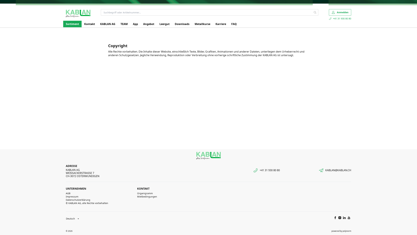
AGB (68, 193)
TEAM (124, 24)
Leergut (164, 24)
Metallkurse (202, 24)
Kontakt (89, 24)
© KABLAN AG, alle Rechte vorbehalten (87, 203)
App (135, 24)
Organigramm (145, 193)
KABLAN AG (107, 24)
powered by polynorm (341, 231)
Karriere (221, 24)
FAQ (234, 24)
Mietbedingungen (147, 196)
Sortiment (72, 24)
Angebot (148, 24)
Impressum (72, 196)
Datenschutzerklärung (78, 199)
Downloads (182, 24)
